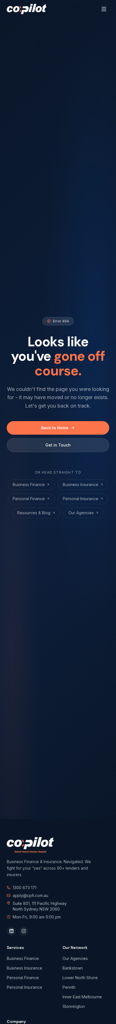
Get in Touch (58, 445)
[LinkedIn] (11, 931)
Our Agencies (81, 512)
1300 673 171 (24, 887)
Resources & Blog (33, 512)
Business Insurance (80, 484)
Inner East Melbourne (82, 996)
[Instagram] (23, 931)
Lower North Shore (80, 977)
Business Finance (29, 484)
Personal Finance (29, 498)
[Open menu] (104, 9)
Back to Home (54, 427)
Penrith (69, 987)
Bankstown (73, 968)
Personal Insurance (80, 498)
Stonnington (74, 1006)
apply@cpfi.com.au (30, 895)
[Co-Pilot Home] (26, 9)
